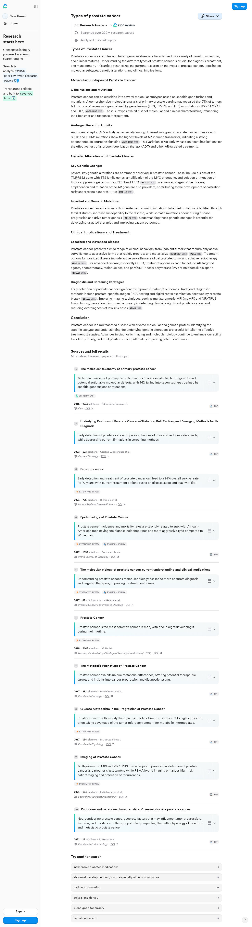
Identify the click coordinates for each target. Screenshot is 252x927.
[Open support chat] (245, 920)
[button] (239, 6)
